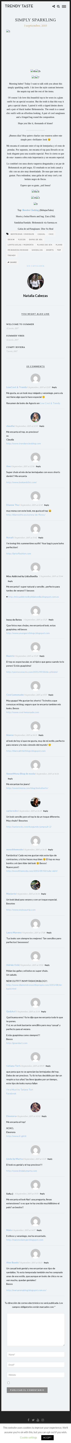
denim (11, 239)
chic (51, 234)
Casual (41, 234)
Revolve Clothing (30, 210)
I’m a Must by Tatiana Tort (19, 1089)
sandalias (37, 250)
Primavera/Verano (18, 250)
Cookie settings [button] (28, 1437)
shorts (50, 250)
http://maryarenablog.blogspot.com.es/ (26, 1290)
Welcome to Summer (20, 324)
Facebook (11, 1093)
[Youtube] (38, 1420)
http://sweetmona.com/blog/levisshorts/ (27, 788)
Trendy (12, 255)
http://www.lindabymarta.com (21, 1170)
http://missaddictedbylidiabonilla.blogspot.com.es (33, 596)
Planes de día (44, 245)
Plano (59, 245)
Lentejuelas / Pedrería (21, 245)
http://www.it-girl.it (16, 1136)
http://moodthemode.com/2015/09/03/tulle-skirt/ (32, 870)
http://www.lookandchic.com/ (21, 482)
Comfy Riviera (15, 347)
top (59, 250)
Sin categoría (35, 266)
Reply (54, 387)
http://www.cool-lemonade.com (22, 712)
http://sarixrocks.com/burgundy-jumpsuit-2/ (29, 826)
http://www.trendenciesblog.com (23, 443)
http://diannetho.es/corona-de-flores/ (25, 514)
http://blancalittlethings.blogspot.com (26, 750)
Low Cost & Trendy (50, 403)
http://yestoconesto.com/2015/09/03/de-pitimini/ (32, 671)
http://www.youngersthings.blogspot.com (28, 633)
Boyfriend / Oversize (22, 234)
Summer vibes (15, 336)
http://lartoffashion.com (18, 553)
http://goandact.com (16, 1043)
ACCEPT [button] (47, 1437)
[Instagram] (42, 1420)
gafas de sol (36, 239)
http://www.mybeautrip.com (21, 909)
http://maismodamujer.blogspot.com (24, 1239)
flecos (22, 239)
